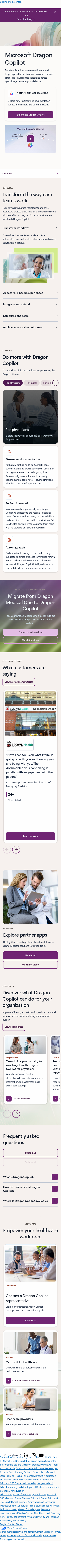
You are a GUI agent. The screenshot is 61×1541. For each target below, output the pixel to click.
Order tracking (15, 1472)
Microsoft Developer (44, 1501)
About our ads (17, 1539)
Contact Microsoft (44, 1531)
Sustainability (19, 1520)
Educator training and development (18, 1487)
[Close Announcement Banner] (54, 12)
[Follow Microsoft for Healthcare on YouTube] (41, 1455)
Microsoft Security (22, 1494)
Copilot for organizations (32, 1460)
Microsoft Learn (8, 1505)
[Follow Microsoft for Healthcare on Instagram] (33, 1455)
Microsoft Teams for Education (37, 1479)
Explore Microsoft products (27, 1464)
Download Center (25, 1468)
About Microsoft (42, 1513)
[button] (30, 138)
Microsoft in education (44, 1475)
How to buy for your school (39, 1483)
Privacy (57, 1531)
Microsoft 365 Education (12, 1483)
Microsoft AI (6, 1494)
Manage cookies (8, 1535)
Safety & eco (49, 1535)
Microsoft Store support (46, 1468)
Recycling (5, 1539)
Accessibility (6, 1520)
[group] (30, 766)
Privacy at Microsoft (16, 1516)
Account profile (7, 1468)
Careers (29, 1513)
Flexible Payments (24, 1475)
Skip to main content (11, 1)
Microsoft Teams (39, 1498)
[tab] (13, 383)
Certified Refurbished (34, 1472)
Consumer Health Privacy (13, 1531)
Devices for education (11, 1479)
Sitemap (30, 1531)
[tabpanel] (30, 481)
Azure (31, 1501)
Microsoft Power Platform (17, 1498)
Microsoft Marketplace (29, 1509)
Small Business (19, 1501)
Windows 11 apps (49, 1464)
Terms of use (23, 1535)
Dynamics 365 (39, 1494)
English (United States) (11, 1524)
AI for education (16, 1490)
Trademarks (36, 1535)
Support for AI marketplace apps (32, 1505)
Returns (4, 1472)
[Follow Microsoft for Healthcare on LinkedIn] (26, 1455)
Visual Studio (18, 1513)
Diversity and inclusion (47, 1516)
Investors (31, 1516)
